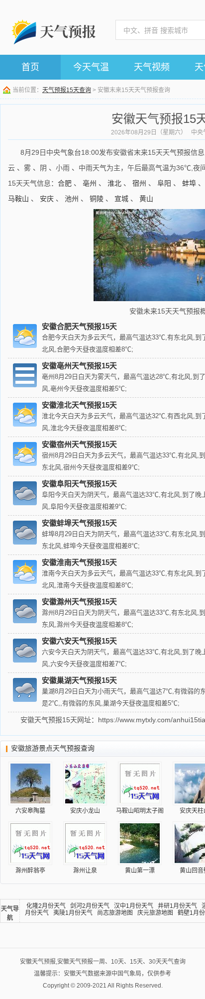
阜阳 (164, 183)
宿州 (139, 183)
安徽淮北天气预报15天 (79, 405)
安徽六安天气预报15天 (79, 641)
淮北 (114, 183)
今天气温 (91, 67)
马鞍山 (18, 199)
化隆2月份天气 (46, 905)
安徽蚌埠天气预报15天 (79, 523)
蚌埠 (189, 183)
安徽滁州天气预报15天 (79, 601)
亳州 (90, 183)
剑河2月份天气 (89, 905)
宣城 (121, 199)
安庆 (47, 199)
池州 (72, 199)
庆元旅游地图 (155, 912)
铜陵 (96, 199)
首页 (30, 67)
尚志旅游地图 (115, 912)
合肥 (65, 183)
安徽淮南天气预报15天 (79, 562)
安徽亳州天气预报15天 (79, 365)
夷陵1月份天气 (73, 912)
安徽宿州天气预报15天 (79, 444)
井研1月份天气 (177, 905)
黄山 (146, 199)
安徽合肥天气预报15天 (79, 326)
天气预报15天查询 (66, 90)
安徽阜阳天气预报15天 (79, 483)
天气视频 (152, 67)
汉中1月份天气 (133, 905)
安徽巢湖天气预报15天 (79, 680)
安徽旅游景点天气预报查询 (53, 748)
